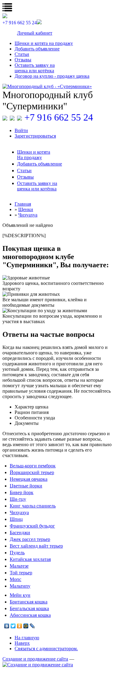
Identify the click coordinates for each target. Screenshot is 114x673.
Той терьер (21, 572)
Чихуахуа (19, 512)
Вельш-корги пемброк (33, 465)
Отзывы (23, 59)
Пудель (17, 552)
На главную (27, 637)
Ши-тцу (18, 499)
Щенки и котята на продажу (44, 43)
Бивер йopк (21, 492)
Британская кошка (28, 601)
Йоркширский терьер (32, 472)
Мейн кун (20, 595)
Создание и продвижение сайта (35, 658)
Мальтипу (20, 586)
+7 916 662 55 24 (58, 117)
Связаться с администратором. (46, 648)
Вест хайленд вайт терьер (36, 545)
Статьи (22, 54)
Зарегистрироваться (35, 135)
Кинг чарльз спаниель (33, 505)
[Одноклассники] (19, 626)
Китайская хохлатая (30, 559)
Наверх (22, 643)
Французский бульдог (32, 525)
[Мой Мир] (26, 626)
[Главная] (57, 86)
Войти (21, 130)
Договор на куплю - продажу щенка (52, 76)
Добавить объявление (37, 48)
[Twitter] (13, 626)
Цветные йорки (26, 485)
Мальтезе (19, 566)
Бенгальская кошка (29, 608)
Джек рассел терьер (30, 539)
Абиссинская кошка (30, 615)
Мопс (15, 579)
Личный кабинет (34, 33)
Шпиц (16, 519)
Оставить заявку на (35, 68)
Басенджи (20, 532)
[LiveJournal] (32, 626)
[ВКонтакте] (7, 626)
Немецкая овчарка (28, 479)
